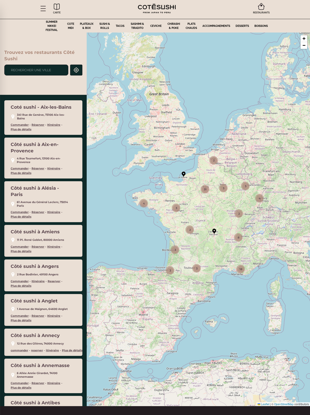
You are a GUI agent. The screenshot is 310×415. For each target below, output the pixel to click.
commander (19, 350)
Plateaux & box (86, 26)
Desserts (242, 26)
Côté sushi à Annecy (35, 335)
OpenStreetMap (284, 404)
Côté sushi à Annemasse (40, 365)
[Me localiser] (76, 70)
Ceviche (156, 26)
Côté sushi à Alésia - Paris (35, 191)
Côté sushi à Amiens (35, 231)
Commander (20, 124)
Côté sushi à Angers (35, 266)
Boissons (261, 26)
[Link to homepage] (157, 8)
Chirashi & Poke (173, 26)
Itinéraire (53, 124)
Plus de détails (21, 129)
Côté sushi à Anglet (34, 301)
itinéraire (52, 350)
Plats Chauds (191, 26)
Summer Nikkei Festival (52, 26)
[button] (43, 8)
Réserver (38, 124)
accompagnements (216, 26)
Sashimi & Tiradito (137, 26)
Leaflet (264, 404)
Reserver (54, 281)
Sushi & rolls (104, 26)
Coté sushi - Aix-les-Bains (41, 107)
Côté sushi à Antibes (35, 402)
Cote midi (70, 26)
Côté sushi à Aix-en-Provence (35, 147)
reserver (37, 350)
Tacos (120, 26)
